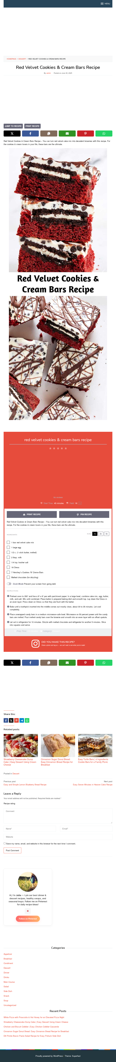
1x (95, 533)
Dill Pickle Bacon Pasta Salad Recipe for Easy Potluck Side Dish (32, 1035)
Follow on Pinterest (28, 918)
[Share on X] (12, 133)
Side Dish (8, 991)
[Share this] (6, 720)
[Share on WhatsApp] (103, 133)
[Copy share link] (48, 133)
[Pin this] (16, 720)
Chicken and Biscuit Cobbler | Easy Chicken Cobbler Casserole (31, 1026)
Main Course (9, 981)
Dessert (16, 773)
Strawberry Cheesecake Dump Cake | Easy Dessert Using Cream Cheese (20, 762)
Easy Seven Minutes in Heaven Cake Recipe (92, 783)
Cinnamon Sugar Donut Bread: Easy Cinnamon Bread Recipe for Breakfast (57, 762)
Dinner (6, 972)
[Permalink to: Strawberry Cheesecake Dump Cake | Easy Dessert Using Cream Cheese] (21, 745)
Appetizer (8, 954)
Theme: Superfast (73, 1055)
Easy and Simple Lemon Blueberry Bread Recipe (25, 783)
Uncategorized (10, 1005)
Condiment (8, 963)
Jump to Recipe (13, 126)
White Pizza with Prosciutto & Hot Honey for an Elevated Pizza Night (34, 1017)
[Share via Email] (67, 133)
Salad (6, 986)
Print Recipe (32, 126)
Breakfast (8, 958)
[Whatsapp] (27, 720)
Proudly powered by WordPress (49, 1055)
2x (101, 533)
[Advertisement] (58, 32)
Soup (6, 1000)
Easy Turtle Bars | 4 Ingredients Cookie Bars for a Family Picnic (93, 760)
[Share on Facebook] (30, 133)
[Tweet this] (11, 720)
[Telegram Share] (21, 720)
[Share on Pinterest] (85, 133)
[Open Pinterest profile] (28, 911)
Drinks (6, 977)
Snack (6, 995)
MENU (107, 3)
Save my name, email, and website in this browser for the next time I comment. (41, 843)
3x (107, 533)
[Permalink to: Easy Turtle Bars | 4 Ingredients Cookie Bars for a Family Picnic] (95, 745)
